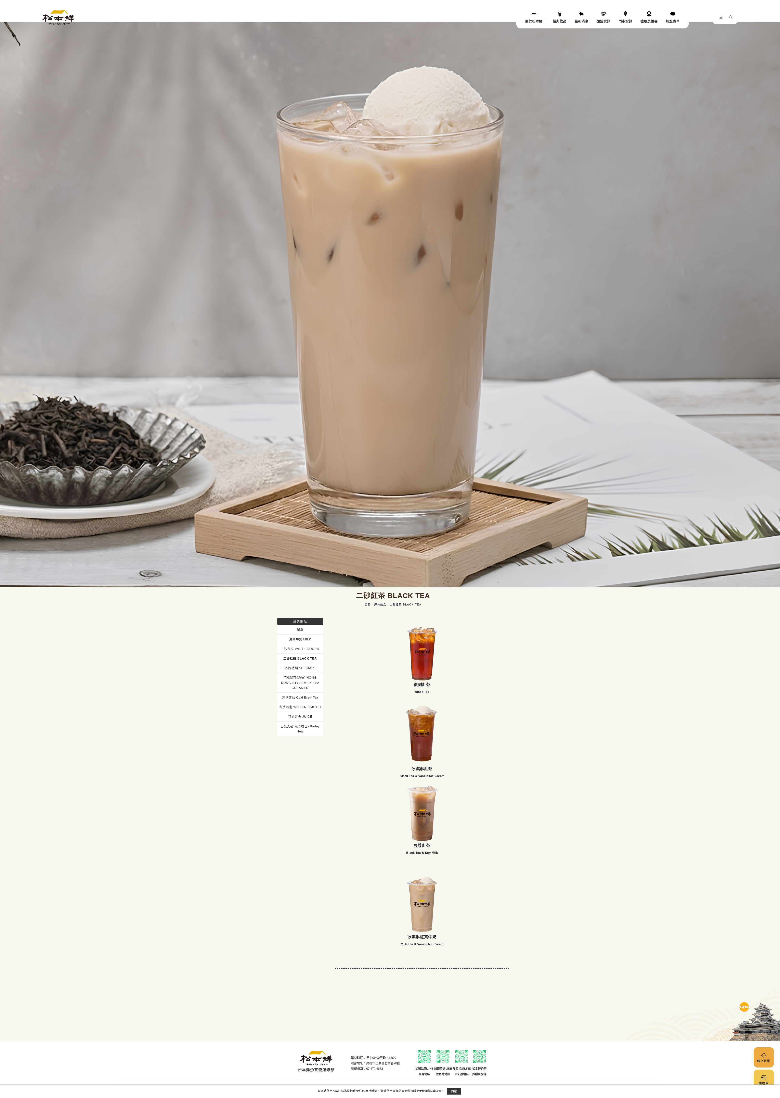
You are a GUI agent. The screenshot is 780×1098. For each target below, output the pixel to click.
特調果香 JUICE (300, 716)
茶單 (300, 629)
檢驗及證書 (649, 21)
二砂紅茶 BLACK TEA (405, 604)
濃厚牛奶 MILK (300, 639)
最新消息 (581, 21)
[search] (731, 17)
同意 (454, 1091)
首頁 (368, 604)
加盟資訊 (603, 21)
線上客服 (763, 1060)
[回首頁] (58, 17)
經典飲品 (560, 21)
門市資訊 (625, 21)
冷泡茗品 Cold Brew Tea (300, 697)
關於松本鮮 (534, 21)
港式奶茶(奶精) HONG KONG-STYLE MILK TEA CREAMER (300, 682)
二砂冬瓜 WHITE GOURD (300, 649)
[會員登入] (721, 16)
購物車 (764, 1083)
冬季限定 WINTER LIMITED (300, 707)
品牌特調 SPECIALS (300, 668)
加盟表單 (673, 21)
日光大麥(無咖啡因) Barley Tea (300, 729)
